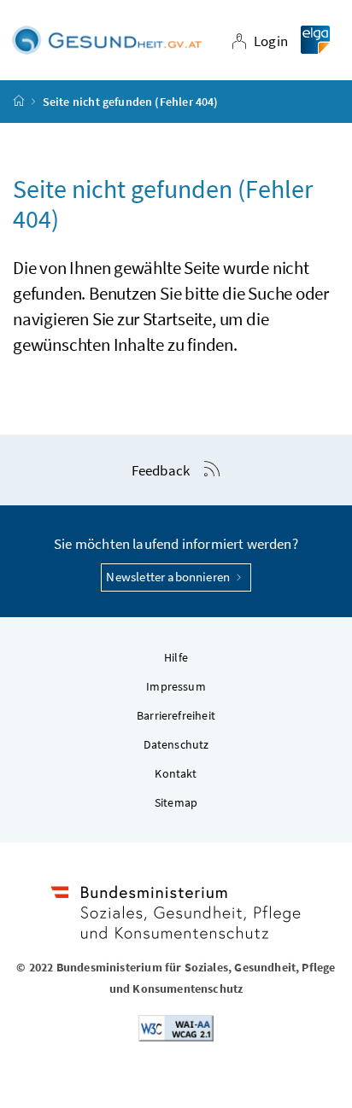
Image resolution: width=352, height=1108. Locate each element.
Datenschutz (176, 744)
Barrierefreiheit (176, 715)
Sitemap (176, 802)
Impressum (176, 686)
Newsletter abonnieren (169, 577)
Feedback (161, 470)
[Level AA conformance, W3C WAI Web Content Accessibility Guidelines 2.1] (176, 1027)
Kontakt (176, 773)
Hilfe (176, 657)
